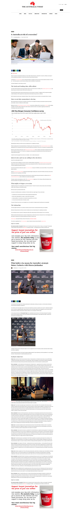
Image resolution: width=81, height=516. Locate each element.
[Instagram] (61, 4)
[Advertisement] (40, 25)
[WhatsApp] (16, 70)
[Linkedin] (62, 4)
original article (43, 221)
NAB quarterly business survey (30, 149)
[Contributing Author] (12, 37)
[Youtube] (65, 4)
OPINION (12, 31)
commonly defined (19, 79)
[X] (64, 4)
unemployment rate (30, 179)
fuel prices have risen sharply (18, 171)
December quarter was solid (46, 88)
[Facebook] (59, 4)
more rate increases (29, 167)
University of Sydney (33, 218)
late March (46, 105)
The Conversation (24, 221)
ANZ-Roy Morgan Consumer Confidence (23, 105)
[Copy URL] (20, 70)
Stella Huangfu (14, 73)
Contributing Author (17, 37)
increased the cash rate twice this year (45, 162)
